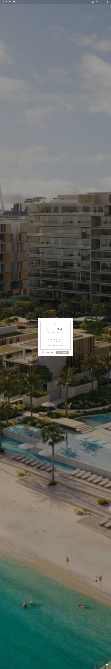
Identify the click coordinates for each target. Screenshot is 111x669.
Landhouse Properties (13, 2)
